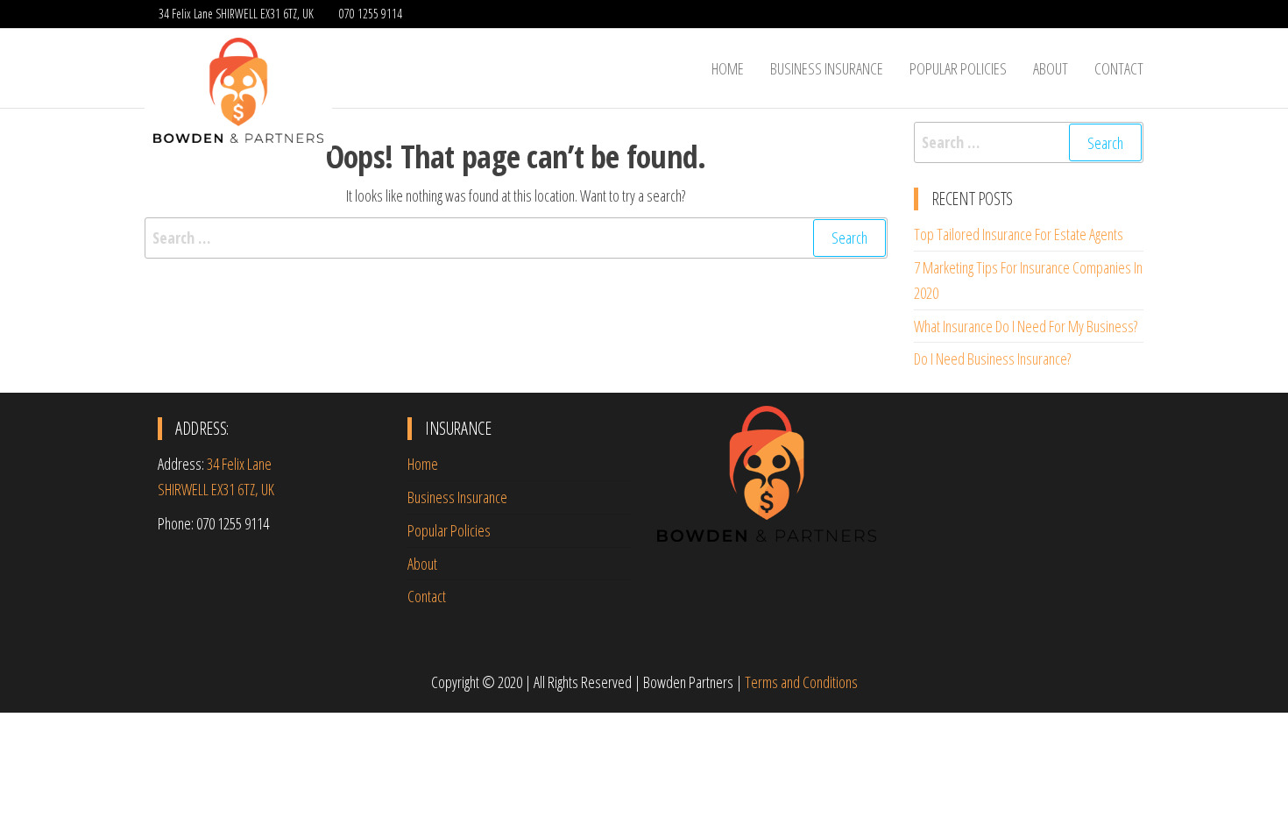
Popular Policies (958, 68)
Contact (1118, 68)
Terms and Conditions (801, 681)
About (1050, 68)
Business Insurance (826, 68)
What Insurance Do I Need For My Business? (1025, 326)
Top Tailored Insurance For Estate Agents (1018, 234)
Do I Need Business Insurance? (992, 358)
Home (727, 68)
